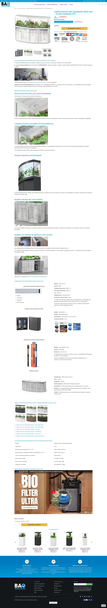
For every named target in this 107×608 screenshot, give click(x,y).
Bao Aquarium (20, 599)
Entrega (55, 588)
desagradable (78, 21)
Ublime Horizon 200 (22, 436)
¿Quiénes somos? (58, 590)
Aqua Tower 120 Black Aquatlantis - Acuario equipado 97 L (38, 549)
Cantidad (56, 25)
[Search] (100, 4)
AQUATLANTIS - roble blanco (28, 431)
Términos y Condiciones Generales (22, 596)
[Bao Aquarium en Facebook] (99, 1)
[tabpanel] (28, 52)
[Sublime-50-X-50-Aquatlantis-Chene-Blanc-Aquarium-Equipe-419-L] (31, 80)
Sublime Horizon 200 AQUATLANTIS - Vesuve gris (28, 433)
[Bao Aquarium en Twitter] (98, 1)
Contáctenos (57, 583)
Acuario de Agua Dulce (39, 585)
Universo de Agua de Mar (39, 4)
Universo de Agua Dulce (52, 4)
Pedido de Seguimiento (91, 1)
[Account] (102, 4)
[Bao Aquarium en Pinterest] (100, 1)
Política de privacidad (42, 596)
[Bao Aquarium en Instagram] (102, 1)
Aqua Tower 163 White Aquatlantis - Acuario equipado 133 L (53, 549)
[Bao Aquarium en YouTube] (104, 1)
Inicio (15, 8)
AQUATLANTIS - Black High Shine (29, 424)
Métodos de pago (57, 585)
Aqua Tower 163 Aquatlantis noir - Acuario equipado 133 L (69, 548)
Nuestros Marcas (38, 588)
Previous (15, 28)
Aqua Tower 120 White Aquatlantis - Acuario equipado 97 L (22, 549)
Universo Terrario (63, 4)
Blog (84, 1)
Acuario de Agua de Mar (39, 583)
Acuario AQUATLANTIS (21, 8)
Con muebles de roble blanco (63, 21)
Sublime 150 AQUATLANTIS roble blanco (36, 82)
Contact (71, 4)
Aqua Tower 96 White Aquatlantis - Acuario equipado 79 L (85, 549)
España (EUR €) (53, 602)
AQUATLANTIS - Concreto (28, 429)
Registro (89, 584)
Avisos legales (34, 596)
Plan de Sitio (56, 592)
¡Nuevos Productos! (38, 590)
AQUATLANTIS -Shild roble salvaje (35, 436)
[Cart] (105, 4)
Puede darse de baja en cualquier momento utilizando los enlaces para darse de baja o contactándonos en (83, 589)
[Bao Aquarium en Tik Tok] (105, 1)
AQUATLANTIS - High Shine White (30, 427)
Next (50, 28)
